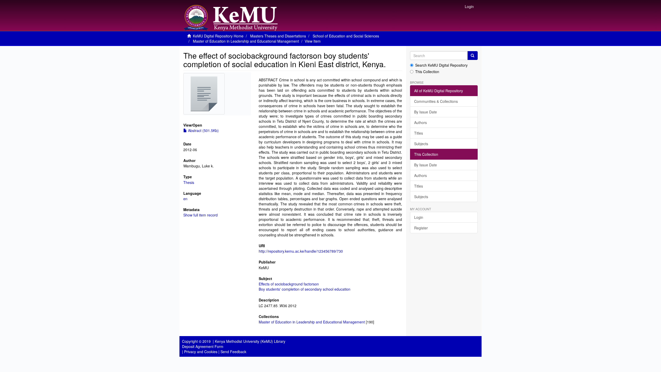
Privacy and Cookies (200, 351)
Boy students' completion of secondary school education (304, 289)
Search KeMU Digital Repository (441, 65)
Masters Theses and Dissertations (278, 35)
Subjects (421, 143)
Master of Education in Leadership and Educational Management (246, 41)
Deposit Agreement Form (202, 346)
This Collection (427, 71)
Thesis (188, 182)
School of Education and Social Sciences (346, 35)
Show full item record (200, 215)
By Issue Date (425, 111)
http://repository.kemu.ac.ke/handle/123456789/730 (301, 251)
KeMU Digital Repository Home (218, 35)
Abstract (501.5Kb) (203, 130)
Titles (418, 133)
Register (421, 227)
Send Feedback (233, 351)
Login (418, 217)
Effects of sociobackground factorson (289, 283)
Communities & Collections (436, 101)
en (185, 198)
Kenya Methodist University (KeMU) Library (250, 341)
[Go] (472, 55)
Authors (420, 122)
